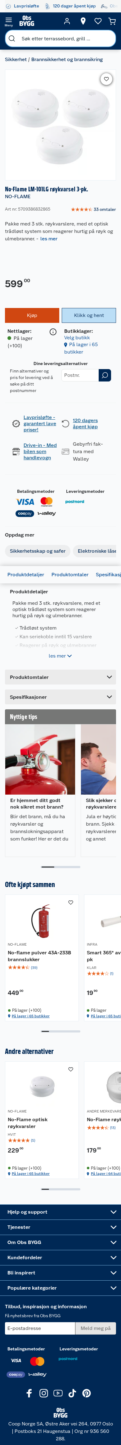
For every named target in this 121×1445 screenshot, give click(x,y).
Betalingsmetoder (36, 491)
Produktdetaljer (25, 575)
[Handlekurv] (112, 21)
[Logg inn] (67, 21)
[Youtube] (58, 1393)
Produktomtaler (70, 575)
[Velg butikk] (83, 21)
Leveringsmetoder (85, 491)
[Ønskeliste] (98, 21)
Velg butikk (77, 338)
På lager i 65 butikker (31, 1016)
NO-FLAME (17, 196)
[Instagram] (43, 1393)
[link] (93, 210)
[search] (12, 38)
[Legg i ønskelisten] (106, 79)
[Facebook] (29, 1393)
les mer (48, 239)
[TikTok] (72, 1393)
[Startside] (37, 21)
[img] (42, 968)
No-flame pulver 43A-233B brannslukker (39, 956)
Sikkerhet (16, 59)
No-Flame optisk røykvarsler (27, 1123)
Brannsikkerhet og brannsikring (67, 59)
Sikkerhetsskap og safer (37, 551)
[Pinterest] (86, 1393)
